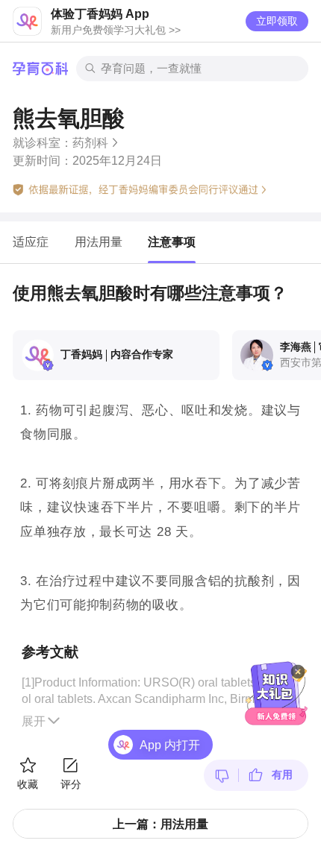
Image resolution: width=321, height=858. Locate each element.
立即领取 (277, 21)
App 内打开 (170, 744)
